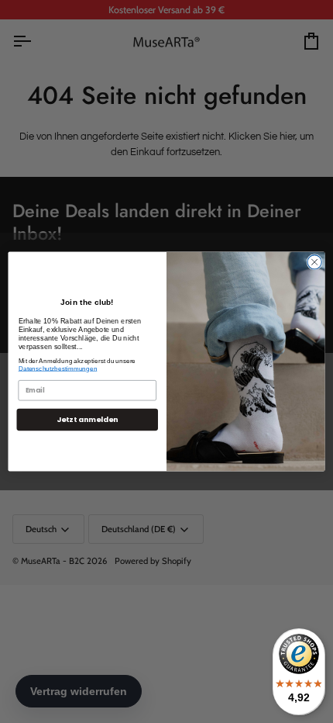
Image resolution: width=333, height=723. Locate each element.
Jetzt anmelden (87, 419)
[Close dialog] (314, 262)
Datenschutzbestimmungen (58, 368)
